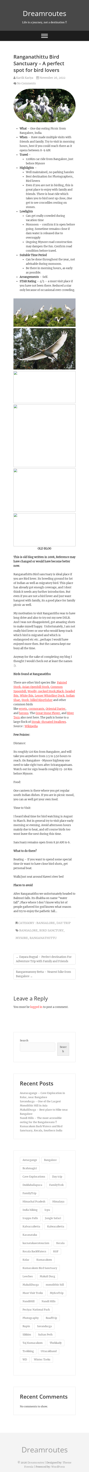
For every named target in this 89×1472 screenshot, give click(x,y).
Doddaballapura (32, 1184)
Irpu (47, 1209)
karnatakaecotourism (36, 1243)
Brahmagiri (30, 1168)
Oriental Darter (55, 709)
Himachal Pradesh (34, 1201)
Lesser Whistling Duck (50, 695)
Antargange (30, 1160)
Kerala (60, 1243)
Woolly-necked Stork (42, 691)
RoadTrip (51, 1317)
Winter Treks (42, 1359)
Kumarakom (44, 1259)
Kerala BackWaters (34, 1251)
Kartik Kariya (24, 78)
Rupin (26, 1326)
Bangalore (45, 923)
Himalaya (58, 1201)
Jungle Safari (53, 1218)
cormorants (36, 709)
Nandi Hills (48, 1301)
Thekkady (56, 1342)
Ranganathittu (43, 938)
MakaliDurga (31, 1284)
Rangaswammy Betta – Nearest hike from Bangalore (43, 974)
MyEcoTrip (57, 1293)
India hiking (30, 1209)
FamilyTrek (56, 1184)
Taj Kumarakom (33, 1342)
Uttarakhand (49, 1351)
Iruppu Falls (30, 1218)
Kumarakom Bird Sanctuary (40, 1268)
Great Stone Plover (48, 713)
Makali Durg (47, 1276)
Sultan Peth (45, 1334)
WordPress (58, 1466)
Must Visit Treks (33, 1293)
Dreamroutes (44, 13)
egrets (23, 709)
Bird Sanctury (51, 930)
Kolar (26, 1259)
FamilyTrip (29, 1193)
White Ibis (26, 695)
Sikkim (27, 1334)
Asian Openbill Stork (35, 687)
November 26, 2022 (52, 78)
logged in (36, 1007)
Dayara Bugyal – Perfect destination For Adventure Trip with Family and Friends (44, 959)
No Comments (26, 83)
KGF (55, 1251)
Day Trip (64, 923)
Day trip (57, 1176)
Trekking (28, 1351)
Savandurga (44, 1326)
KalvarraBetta (31, 1226)
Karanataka (30, 1234)
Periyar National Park (36, 1309)
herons (24, 713)
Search (24, 1040)
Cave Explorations (34, 1176)
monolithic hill (55, 1284)
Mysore (22, 938)
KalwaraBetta (55, 1226)
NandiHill (29, 1301)
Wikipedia (31, 726)
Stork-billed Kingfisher (37, 700)
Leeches (28, 1276)
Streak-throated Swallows (48, 722)
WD (25, 1359)
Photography (31, 1317)
